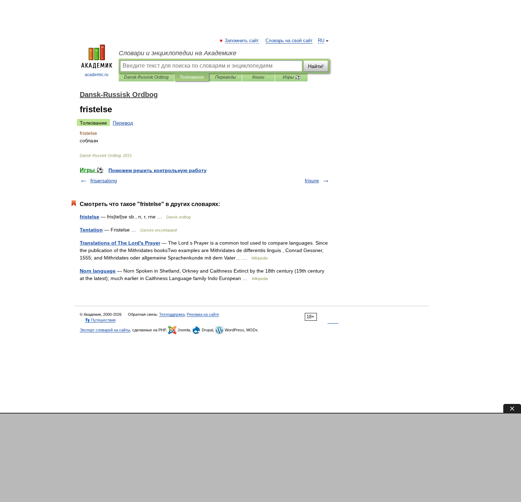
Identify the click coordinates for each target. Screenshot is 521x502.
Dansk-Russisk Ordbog (146, 77)
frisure (312, 180)
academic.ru (96, 74)
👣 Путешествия (100, 320)
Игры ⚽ (291, 77)
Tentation (91, 230)
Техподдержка (172, 314)
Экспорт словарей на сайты (105, 330)
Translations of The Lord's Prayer (120, 243)
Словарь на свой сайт (289, 40)
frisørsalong (103, 180)
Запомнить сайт (242, 40)
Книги (258, 77)
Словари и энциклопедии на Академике (177, 53)
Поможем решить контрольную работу (157, 170)
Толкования (191, 77)
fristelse (89, 216)
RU (321, 40)
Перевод (123, 123)
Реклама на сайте (203, 314)
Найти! (316, 66)
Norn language (98, 271)
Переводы (225, 77)
